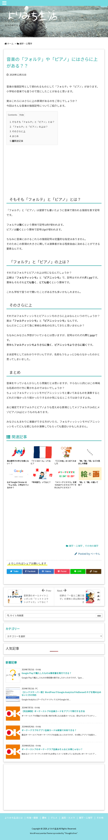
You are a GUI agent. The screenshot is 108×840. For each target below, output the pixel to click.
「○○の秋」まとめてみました (65, 462)
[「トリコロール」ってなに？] (42, 452)
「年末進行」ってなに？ (41, 482)
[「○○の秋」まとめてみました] (66, 452)
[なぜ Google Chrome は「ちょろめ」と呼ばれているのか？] (19, 473)
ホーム (10, 43)
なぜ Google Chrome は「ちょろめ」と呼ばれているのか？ (18, 485)
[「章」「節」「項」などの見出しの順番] (90, 452)
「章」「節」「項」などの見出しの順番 (89, 462)
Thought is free (71, 833)
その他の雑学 (91, 545)
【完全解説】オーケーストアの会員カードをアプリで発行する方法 (53, 711)
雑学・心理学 (26, 43)
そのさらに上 (17, 131)
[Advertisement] (54, 167)
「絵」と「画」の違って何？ (88, 483)
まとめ (14, 136)
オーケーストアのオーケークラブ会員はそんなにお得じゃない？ (52, 749)
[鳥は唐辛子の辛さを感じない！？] (19, 452)
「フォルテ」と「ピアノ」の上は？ (29, 126)
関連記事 (16, 141)
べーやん (95, 553)
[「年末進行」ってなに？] (42, 473)
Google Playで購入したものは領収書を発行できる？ (46, 673)
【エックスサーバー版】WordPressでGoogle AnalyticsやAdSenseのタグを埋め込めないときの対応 (61, 693)
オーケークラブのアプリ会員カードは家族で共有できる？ (49, 730)
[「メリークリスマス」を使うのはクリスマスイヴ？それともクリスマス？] (66, 473)
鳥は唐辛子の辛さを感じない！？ (18, 462)
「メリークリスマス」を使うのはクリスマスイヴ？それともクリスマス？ (65, 485)
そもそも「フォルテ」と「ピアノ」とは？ (32, 121)
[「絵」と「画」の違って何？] (90, 473)
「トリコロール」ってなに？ (41, 462)
